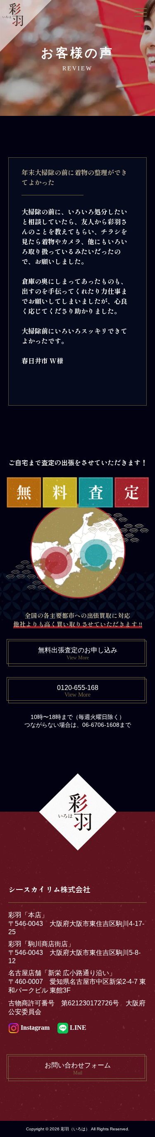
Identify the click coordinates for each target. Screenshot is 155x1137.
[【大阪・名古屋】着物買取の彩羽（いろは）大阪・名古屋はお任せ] (26, 24)
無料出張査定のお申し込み (77, 654)
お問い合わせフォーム (78, 1069)
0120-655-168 (77, 691)
